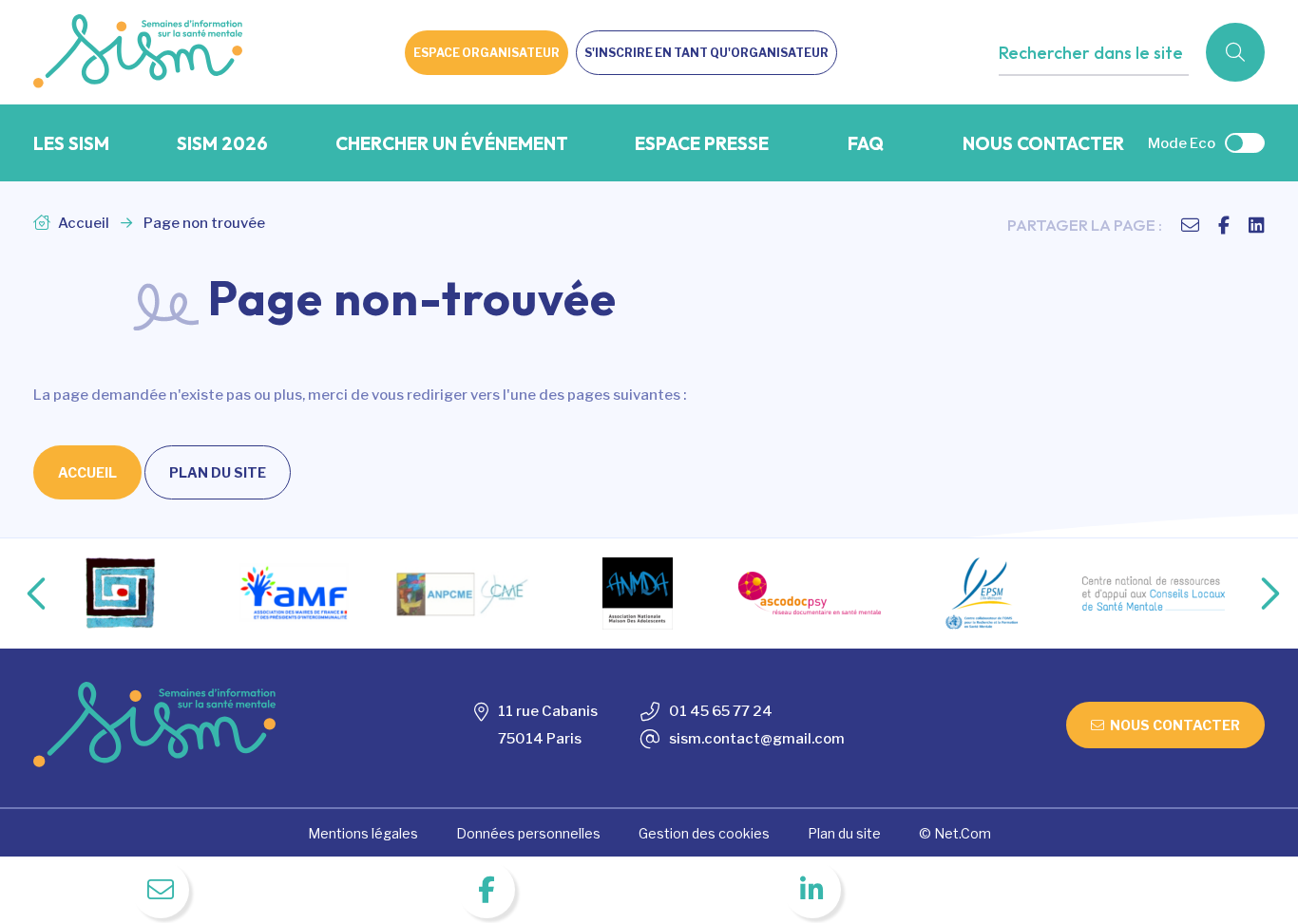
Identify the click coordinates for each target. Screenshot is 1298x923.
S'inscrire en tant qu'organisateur (706, 53)
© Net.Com (955, 833)
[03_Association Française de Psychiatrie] (121, 593)
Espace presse (702, 143)
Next (1250, 593)
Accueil (82, 223)
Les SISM (71, 143)
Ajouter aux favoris (1080, 92)
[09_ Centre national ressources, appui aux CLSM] (1153, 593)
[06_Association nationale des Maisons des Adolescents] (637, 593)
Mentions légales (363, 833)
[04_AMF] (293, 593)
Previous (20, 593)
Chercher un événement (451, 143)
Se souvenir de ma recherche (1113, 92)
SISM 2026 (222, 143)
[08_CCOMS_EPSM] (981, 593)
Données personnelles (528, 833)
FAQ (866, 143)
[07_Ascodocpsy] (809, 593)
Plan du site (217, 472)
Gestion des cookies (704, 833)
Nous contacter (1043, 143)
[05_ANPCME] (465, 593)
